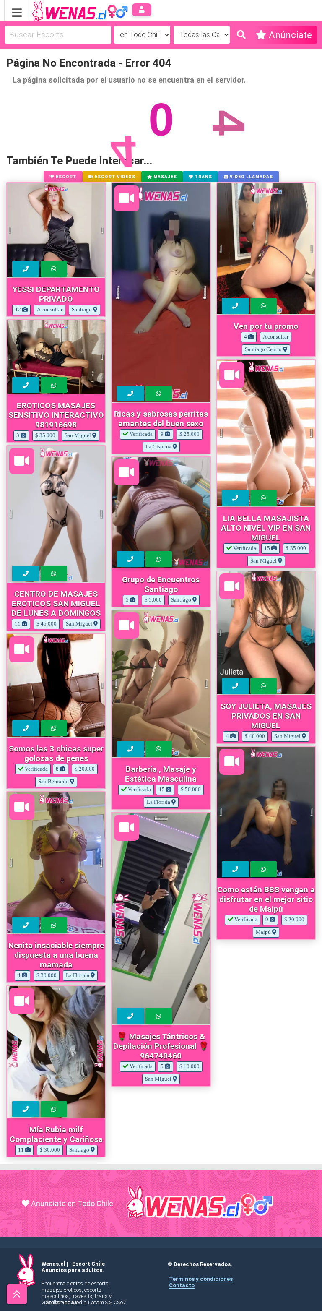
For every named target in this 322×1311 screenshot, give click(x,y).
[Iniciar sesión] (142, 9)
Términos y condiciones (201, 1279)
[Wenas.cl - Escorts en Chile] (67, 10)
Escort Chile (88, 1264)
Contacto (182, 1285)
